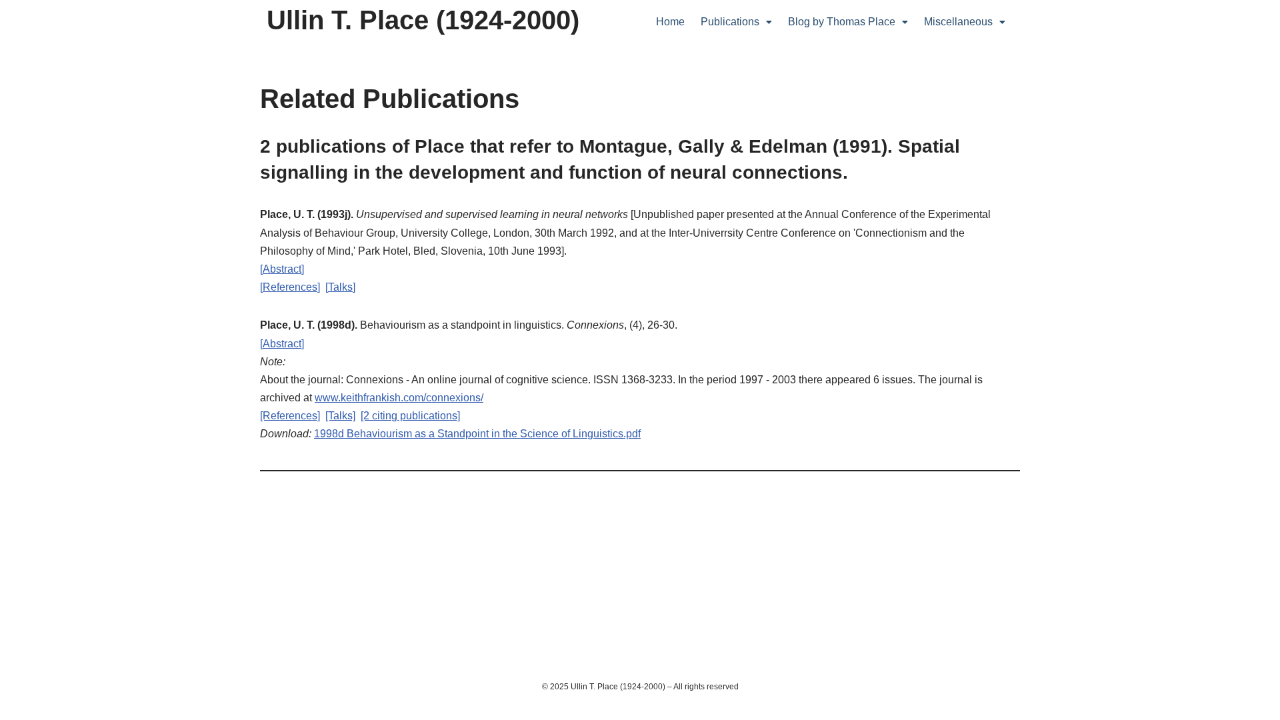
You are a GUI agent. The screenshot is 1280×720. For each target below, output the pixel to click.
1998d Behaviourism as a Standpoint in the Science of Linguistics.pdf (477, 433)
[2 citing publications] (410, 415)
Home (670, 21)
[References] (290, 287)
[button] (736, 22)
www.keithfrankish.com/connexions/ (399, 397)
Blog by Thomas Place (841, 21)
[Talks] (340, 287)
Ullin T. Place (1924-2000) (423, 20)
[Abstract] (282, 269)
